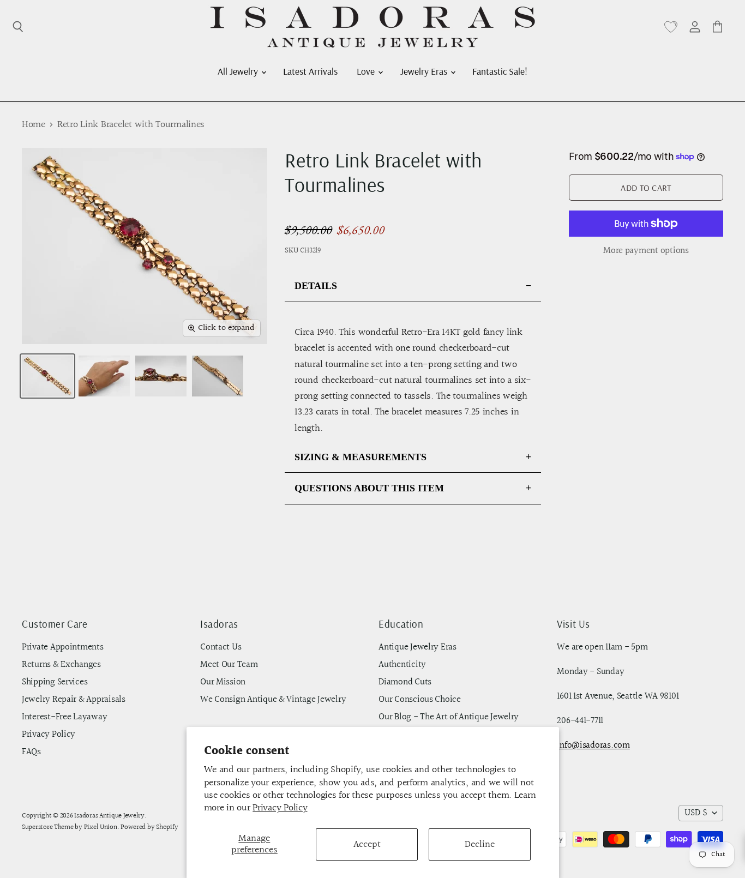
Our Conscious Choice (419, 700)
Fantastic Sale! (499, 71)
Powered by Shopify (149, 827)
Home (33, 125)
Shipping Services (54, 682)
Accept (367, 844)
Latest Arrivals (310, 71)
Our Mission (222, 682)
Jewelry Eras (424, 71)
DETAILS (316, 285)
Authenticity (402, 665)
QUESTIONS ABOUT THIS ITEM (369, 488)
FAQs (31, 752)
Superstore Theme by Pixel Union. (70, 827)
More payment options (646, 251)
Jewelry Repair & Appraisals (73, 700)
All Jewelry (239, 71)
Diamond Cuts (404, 682)
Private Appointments (63, 647)
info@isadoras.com (593, 745)
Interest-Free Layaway (64, 717)
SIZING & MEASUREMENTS (360, 457)
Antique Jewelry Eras (417, 647)
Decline (480, 844)
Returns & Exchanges (61, 665)
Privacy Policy (280, 808)
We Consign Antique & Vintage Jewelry (273, 700)
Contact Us (220, 647)
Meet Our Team (229, 665)
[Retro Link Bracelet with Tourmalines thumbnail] (47, 376)
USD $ (695, 813)
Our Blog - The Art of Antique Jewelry (448, 717)
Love (367, 71)
